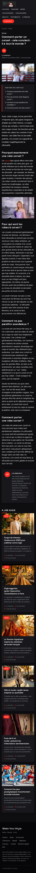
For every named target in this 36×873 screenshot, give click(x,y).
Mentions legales (23, 844)
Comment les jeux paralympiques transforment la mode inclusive (17, 792)
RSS (3, 847)
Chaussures (21, 13)
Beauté (5, 17)
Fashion (15, 9)
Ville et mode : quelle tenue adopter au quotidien (16, 691)
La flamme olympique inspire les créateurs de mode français (13, 642)
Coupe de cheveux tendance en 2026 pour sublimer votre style (14, 540)
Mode (22, 9)
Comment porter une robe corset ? (19, 108)
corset (7, 161)
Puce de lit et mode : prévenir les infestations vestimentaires (16, 741)
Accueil (5, 9)
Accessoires (8, 13)
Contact (8, 21)
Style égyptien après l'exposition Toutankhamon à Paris (14, 591)
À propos (26, 17)
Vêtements (15, 17)
